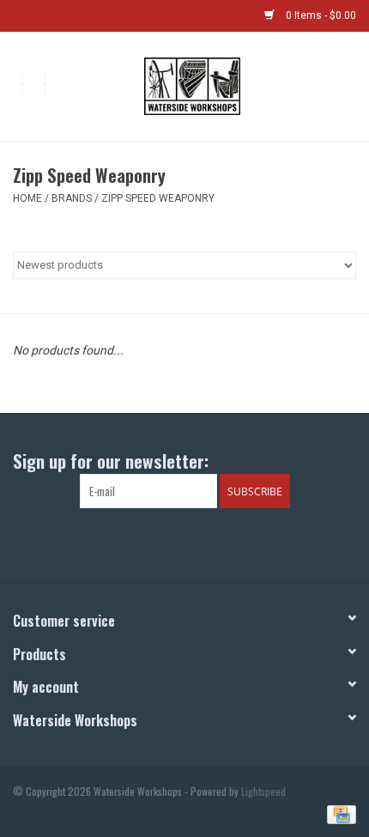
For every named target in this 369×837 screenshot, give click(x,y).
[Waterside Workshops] (217, 85)
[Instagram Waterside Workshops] (200, 543)
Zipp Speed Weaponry (158, 198)
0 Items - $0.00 (319, 15)
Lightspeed (263, 791)
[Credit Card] (338, 812)
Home (27, 198)
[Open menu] (33, 83)
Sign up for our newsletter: (111, 461)
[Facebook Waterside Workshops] (170, 543)
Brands (71, 198)
